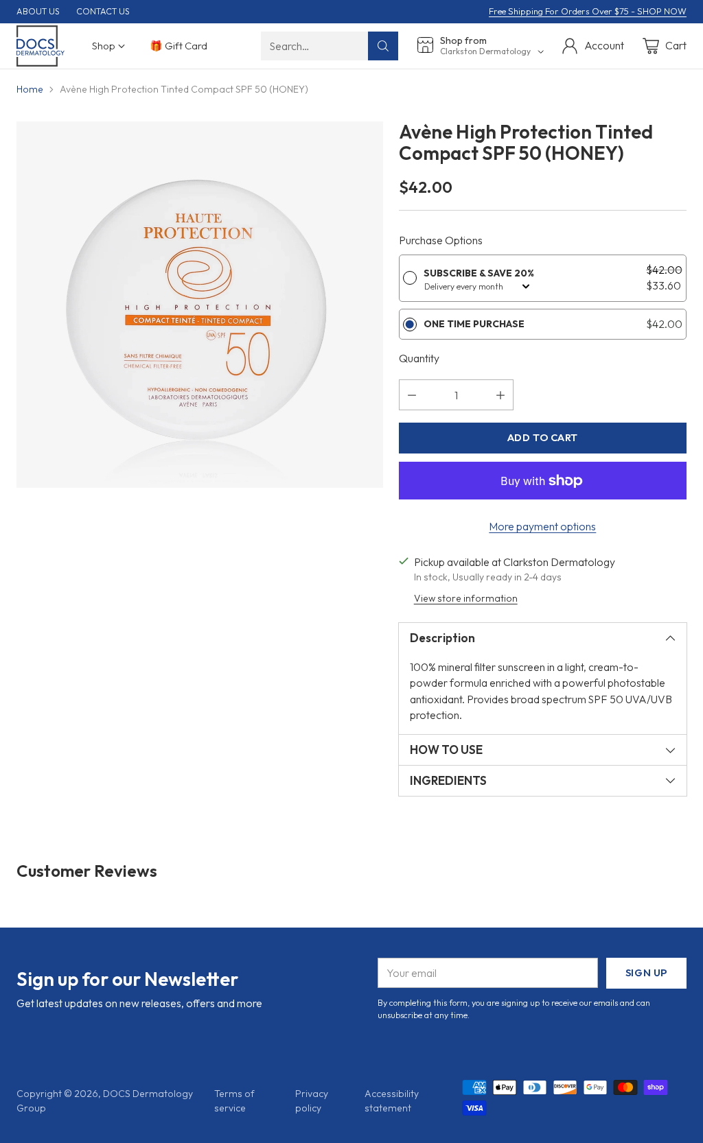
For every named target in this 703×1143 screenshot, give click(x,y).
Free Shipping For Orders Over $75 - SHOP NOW (588, 10)
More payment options (542, 526)
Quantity (419, 358)
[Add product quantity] (500, 395)
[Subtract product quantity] (412, 395)
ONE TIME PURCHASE (474, 324)
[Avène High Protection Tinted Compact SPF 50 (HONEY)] (199, 304)
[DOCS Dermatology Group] (40, 46)
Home (29, 89)
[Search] (383, 46)
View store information (466, 598)
